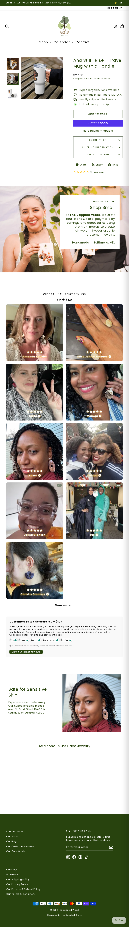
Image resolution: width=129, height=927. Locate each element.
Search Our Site (15, 831)
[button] (63, 897)
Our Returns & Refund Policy (23, 889)
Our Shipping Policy (18, 879)
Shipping (78, 78)
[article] (34, 332)
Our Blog (11, 841)
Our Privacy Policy (17, 884)
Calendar (62, 42)
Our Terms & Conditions (21, 894)
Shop (44, 42)
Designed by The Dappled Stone (64, 915)
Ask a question (98, 154)
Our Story (12, 836)
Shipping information (98, 147)
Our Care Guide (15, 851)
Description (98, 139)
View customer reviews (26, 651)
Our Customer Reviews (20, 846)
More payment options (98, 131)
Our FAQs (11, 869)
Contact (83, 42)
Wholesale (12, 874)
